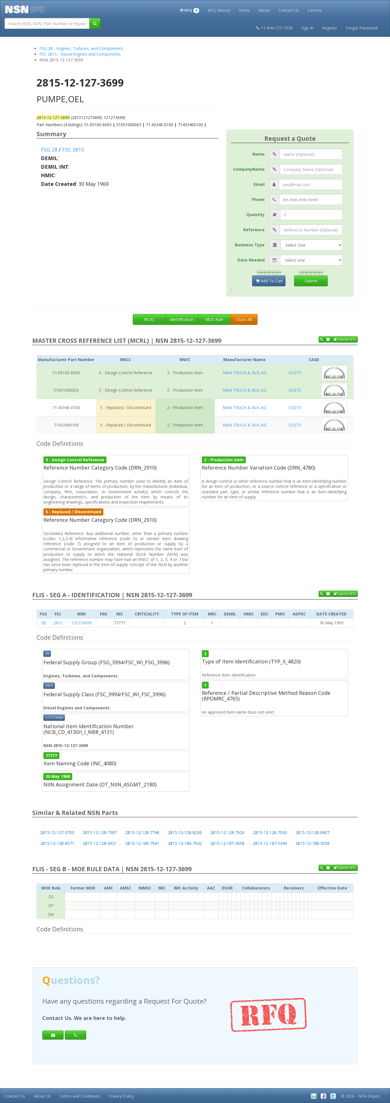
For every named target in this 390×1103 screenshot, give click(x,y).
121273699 (81, 622)
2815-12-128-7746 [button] (142, 832)
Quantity (255, 214)
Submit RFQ (346, 339)
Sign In (307, 28)
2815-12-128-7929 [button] (227, 832)
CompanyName (249, 169)
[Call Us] (322, 339)
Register (329, 28)
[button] (189, 10)
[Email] (53, 1035)
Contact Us (288, 10)
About (264, 10)
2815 (58, 622)
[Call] (75, 1035)
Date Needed (251, 260)
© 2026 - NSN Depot (360, 1096)
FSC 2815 (73, 149)
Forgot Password (362, 28)
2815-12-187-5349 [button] (270, 843)
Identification (182, 319)
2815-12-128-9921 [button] (100, 843)
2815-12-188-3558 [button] (312, 843)
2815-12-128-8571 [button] (57, 843)
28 (43, 622)
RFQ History (219, 10)
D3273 (295, 372)
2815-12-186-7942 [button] (185, 843)
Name (258, 154)
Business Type (250, 244)
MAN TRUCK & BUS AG (244, 372)
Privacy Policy (121, 1096)
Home (244, 10)
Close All (244, 319)
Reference (254, 229)
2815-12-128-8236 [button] (185, 832)
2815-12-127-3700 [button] (57, 832)
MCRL (149, 319)
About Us (42, 1096)
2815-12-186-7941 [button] (142, 843)
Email (259, 184)
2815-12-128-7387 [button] (100, 832)
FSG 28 (49, 149)
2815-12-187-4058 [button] (227, 843)
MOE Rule (214, 319)
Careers (314, 10)
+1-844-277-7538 (277, 28)
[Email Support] (328, 339)
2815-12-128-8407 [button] (312, 832)
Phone (258, 199)
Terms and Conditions (79, 1096)
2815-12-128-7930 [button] (270, 832)
